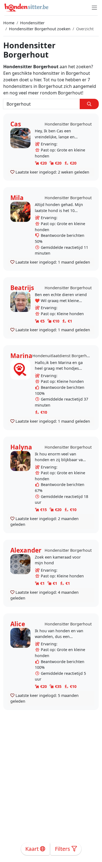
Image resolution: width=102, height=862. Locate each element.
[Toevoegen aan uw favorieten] (12, 172)
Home (8, 22)
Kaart (32, 848)
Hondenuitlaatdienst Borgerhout (62, 355)
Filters (63, 848)
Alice (17, 624)
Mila (17, 197)
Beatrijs (22, 288)
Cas (15, 124)
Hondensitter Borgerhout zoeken (39, 28)
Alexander (25, 550)
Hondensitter (32, 22)
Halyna (21, 447)
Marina (21, 355)
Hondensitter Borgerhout (68, 124)
